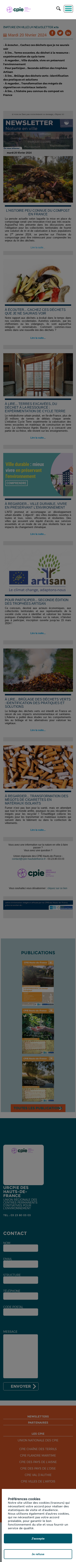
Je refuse (38, 1554)
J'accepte (38, 1538)
